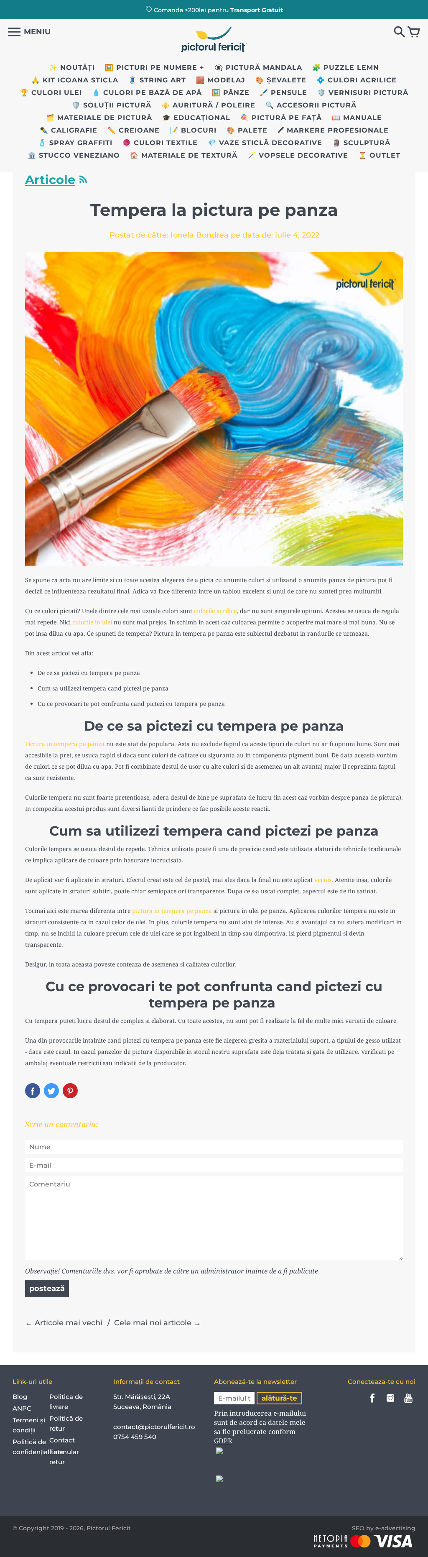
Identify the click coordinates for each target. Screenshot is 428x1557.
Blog (20, 1397)
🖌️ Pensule (283, 93)
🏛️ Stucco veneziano (74, 155)
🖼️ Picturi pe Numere (151, 68)
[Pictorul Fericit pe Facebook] (372, 1404)
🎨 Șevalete (280, 80)
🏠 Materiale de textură (183, 155)
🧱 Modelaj (220, 80)
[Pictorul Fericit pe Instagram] (390, 1404)
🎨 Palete (247, 130)
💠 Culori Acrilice (356, 80)
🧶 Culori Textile (160, 143)
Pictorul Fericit (109, 1528)
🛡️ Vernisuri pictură (362, 93)
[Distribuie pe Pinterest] (70, 1090)
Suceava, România (142, 1407)
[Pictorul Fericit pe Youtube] (408, 1404)
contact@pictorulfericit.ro (154, 1427)
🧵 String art (157, 80)
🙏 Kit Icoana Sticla (74, 80)
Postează (47, 1288)
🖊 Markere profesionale (333, 130)
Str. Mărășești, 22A (141, 1397)
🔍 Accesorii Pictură (311, 105)
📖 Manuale (357, 118)
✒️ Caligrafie (68, 130)
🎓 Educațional (196, 118)
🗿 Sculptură (361, 143)
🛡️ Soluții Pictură (111, 105)
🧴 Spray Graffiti (75, 143)
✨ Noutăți (72, 68)
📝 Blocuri (193, 130)
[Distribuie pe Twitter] (51, 1090)
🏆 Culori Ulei (51, 93)
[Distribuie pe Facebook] (32, 1090)
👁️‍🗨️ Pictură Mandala (258, 68)
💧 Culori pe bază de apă (147, 93)
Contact (62, 1440)
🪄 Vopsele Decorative (297, 155)
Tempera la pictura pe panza (214, 209)
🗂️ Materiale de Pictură (99, 118)
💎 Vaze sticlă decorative (265, 143)
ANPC (22, 1408)
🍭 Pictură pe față (281, 118)
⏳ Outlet (379, 155)
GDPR (223, 1440)
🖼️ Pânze (231, 93)
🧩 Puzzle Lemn (345, 68)
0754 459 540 (135, 1437)
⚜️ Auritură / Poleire (208, 105)
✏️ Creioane (133, 130)
